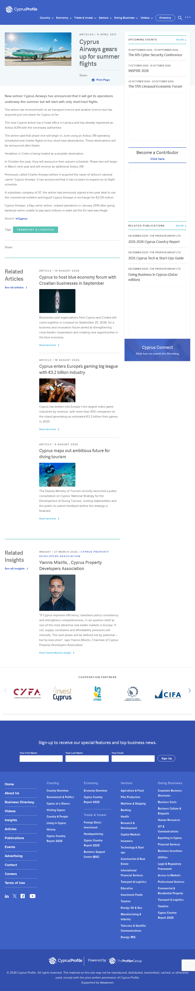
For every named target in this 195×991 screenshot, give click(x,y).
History (51, 829)
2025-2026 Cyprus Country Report (154, 241)
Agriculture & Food (132, 790)
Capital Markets (130, 834)
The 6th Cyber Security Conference (155, 54)
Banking (126, 810)
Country (45, 18)
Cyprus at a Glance (58, 803)
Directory (165, 18)
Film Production (130, 797)
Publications (14, 838)
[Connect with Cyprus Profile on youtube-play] (32, 897)
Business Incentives (170, 851)
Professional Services (171, 882)
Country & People (57, 816)
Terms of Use (15, 883)
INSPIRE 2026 (138, 70)
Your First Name (28, 753)
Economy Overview (95, 790)
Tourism (125, 901)
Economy (62, 18)
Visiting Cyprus (56, 810)
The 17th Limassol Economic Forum (155, 86)
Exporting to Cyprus (170, 838)
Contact (11, 865)
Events (10, 847)
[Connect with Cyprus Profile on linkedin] (7, 896)
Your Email (117, 753)
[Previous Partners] (6, 690)
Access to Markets (169, 875)
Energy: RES (128, 937)
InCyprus (21, 218)
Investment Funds (132, 895)
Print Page (103, 79)
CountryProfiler (125, 961)
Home (9, 784)
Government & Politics (60, 797)
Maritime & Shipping (133, 803)
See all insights (15, 568)
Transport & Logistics (35, 229)
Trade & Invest (84, 18)
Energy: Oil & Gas (131, 908)
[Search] (180, 18)
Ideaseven (107, 983)
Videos (145, 18)
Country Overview (57, 790)
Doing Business (124, 18)
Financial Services (169, 844)
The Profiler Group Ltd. (165, 235)
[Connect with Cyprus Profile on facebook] (23, 896)
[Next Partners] (188, 690)
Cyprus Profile (24, 9)
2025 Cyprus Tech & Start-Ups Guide (156, 258)
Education (127, 888)
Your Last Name (74, 753)
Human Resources (169, 820)
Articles (11, 829)
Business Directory (19, 802)
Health (125, 816)
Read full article (48, 345)
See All (180, 40)
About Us (12, 793)
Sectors (104, 18)
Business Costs (167, 802)
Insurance (127, 841)
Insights (11, 820)
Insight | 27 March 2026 (59, 551)
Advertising (14, 856)
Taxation (163, 906)
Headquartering (93, 834)
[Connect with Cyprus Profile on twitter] (14, 896)
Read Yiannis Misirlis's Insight (55, 652)
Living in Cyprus (56, 823)
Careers (11, 874)
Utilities (163, 857)
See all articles (14, 287)
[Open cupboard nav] (187, 17)
